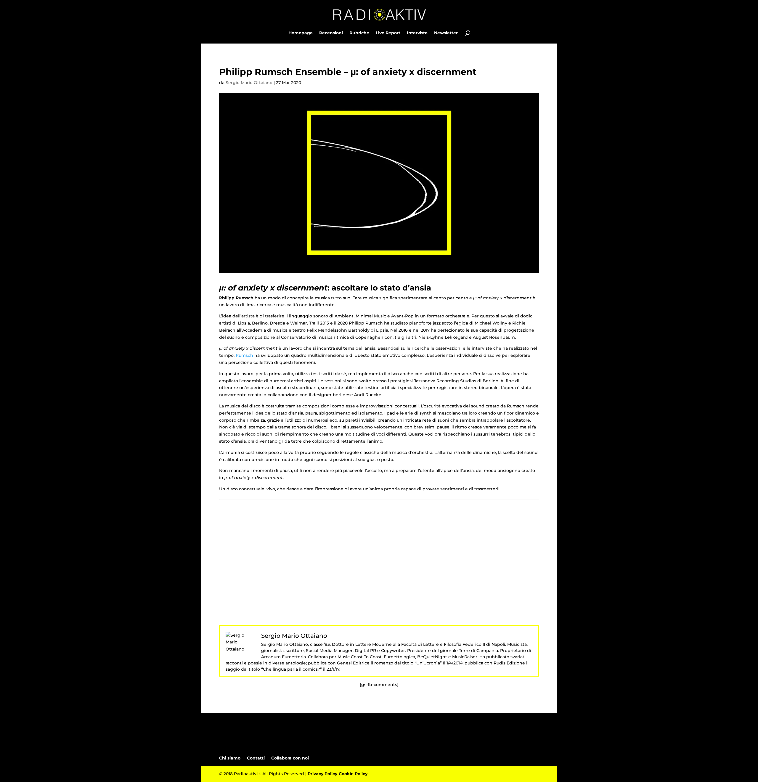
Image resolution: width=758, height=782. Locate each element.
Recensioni (331, 33)
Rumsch (244, 355)
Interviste (417, 33)
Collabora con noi (290, 758)
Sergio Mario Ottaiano (249, 82)
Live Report (388, 33)
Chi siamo (229, 758)
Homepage (300, 33)
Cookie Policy (353, 773)
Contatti (256, 758)
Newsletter (446, 33)
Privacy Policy (322, 773)
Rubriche (359, 33)
